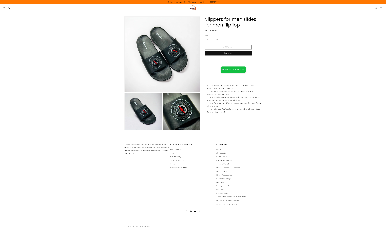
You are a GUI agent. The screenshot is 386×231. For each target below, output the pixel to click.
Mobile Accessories (224, 175)
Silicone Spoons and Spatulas (228, 168)
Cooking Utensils (223, 164)
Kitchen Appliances (224, 160)
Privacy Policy (175, 149)
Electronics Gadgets (224, 179)
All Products (221, 153)
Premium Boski (222, 193)
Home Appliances (223, 157)
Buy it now (228, 53)
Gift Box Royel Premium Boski (227, 200)
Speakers (220, 182)
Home (218, 149)
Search (173, 164)
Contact (173, 153)
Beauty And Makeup (224, 186)
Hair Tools (220, 190)
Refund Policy (175, 157)
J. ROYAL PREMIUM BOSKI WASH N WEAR (231, 197)
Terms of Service (177, 160)
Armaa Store (134, 226)
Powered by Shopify (144, 226)
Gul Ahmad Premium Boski (226, 204)
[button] (4, 8)
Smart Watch (221, 171)
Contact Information (178, 168)
